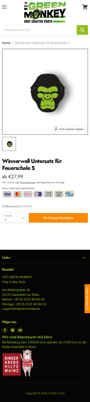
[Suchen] (82, 30)
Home (6, 43)
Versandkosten (28, 182)
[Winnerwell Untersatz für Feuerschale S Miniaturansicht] (9, 144)
